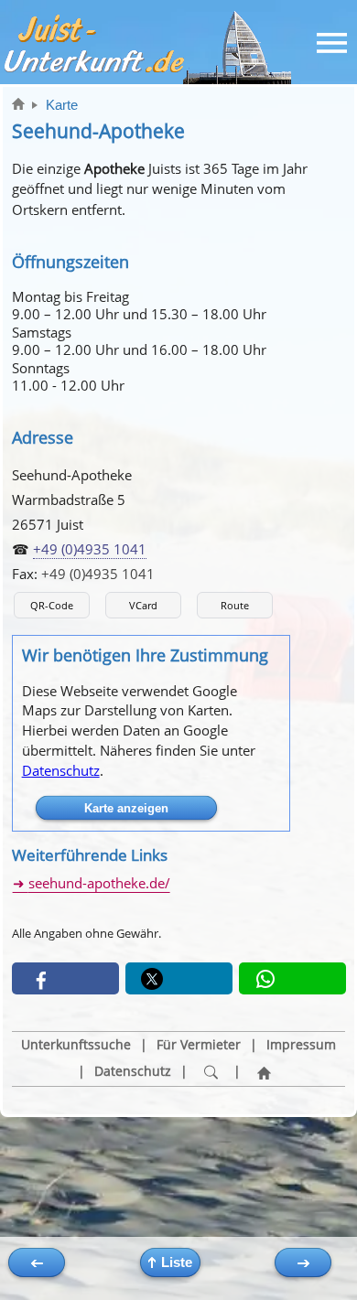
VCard (143, 605)
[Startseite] (263, 1072)
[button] (65, 978)
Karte (62, 105)
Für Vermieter (199, 1045)
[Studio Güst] (303, 1262)
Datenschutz (61, 770)
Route (235, 605)
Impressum (301, 1045)
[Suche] (210, 1072)
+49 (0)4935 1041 (89, 549)
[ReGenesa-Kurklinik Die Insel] (36, 1262)
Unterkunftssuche (76, 1045)
